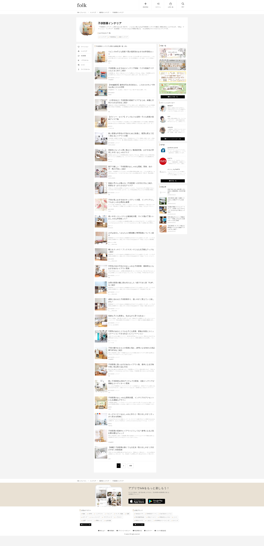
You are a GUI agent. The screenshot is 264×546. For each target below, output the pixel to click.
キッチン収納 (119, 513)
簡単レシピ (99, 520)
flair (109, 111)
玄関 (128, 513)
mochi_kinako (111, 144)
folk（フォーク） (82, 12)
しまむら (149, 520)
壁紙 (110, 176)
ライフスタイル (85, 69)
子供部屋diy (112, 37)
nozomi (110, 161)
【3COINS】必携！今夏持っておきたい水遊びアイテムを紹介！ (176, 199)
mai (109, 392)
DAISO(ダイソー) (151, 513)
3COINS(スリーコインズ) (162, 520)
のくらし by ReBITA (113, 324)
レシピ (83, 65)
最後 (130, 465)
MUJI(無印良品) (140, 517)
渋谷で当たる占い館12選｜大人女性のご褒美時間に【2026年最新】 (176, 191)
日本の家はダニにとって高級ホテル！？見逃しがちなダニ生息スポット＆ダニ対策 (176, 218)
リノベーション (113, 340)
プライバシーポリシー (124, 530)
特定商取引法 (138, 530)
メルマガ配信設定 (161, 530)
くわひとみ (111, 128)
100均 (110, 126)
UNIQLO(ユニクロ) (164, 517)
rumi (109, 458)
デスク (111, 159)
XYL (109, 63)
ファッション (84, 46)
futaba (109, 94)
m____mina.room (112, 244)
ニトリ (175, 517)
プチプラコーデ (107, 517)
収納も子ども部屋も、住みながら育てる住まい (126, 316)
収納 (110, 423)
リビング (109, 513)
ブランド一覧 (139, 524)
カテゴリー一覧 (86, 524)
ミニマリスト (99, 513)
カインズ (175, 520)
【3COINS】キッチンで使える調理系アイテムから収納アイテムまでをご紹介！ (176, 227)
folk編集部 (110, 79)
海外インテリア (123, 37)
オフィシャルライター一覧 (173, 139)
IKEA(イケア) (139, 520)
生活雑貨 (83, 55)
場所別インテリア (104, 12)
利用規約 (111, 530)
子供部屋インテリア (114, 77)
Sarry (109, 211)
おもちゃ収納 (112, 242)
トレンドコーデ (95, 517)
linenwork (110, 227)
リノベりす (111, 342)
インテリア (93, 12)
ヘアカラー (119, 517)
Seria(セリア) (139, 513)
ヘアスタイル (84, 60)
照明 (110, 407)
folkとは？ (102, 530)
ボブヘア (84, 517)
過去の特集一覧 (173, 97)
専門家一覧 (173, 181)
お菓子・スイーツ (87, 520)
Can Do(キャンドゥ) (165, 513)
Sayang (110, 425)
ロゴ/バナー (148, 530)
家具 (110, 61)
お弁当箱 (108, 520)
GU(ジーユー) (152, 517)
